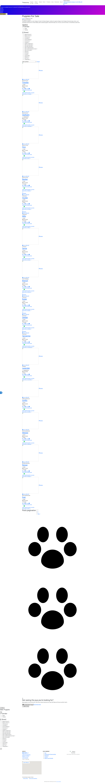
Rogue (25, 465)
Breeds (40, 2)
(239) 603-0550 (38, 704)
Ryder (24, 299)
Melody (25, 432)
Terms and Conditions (33, 778)
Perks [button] (44, 2)
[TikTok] (28, 753)
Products (48, 2)
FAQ (45, 753)
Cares (52, 2)
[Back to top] (1, 749)
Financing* (57, 2)
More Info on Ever (26, 508)
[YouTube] (25, 753)
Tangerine (26, 336)
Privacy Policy (25, 778)
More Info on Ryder (26, 310)
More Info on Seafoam (27, 126)
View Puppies (3, 14)
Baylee (25, 179)
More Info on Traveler (26, 94)
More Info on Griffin (26, 412)
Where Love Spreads (49, 758)
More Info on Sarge (26, 259)
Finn (24, 147)
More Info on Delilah (26, 329)
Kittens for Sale (36, 2)
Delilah (25, 317)
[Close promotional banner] (6, 14)
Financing (47, 755)
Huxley (25, 197)
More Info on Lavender (27, 379)
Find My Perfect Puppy (28, 704)
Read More (25, 24)
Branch (25, 280)
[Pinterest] (23, 753)
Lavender (26, 368)
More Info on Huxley (26, 209)
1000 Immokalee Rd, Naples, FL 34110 (71, 2)
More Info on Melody (26, 444)
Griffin (24, 400)
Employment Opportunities (50, 754)
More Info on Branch (26, 292)
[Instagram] (24, 753)
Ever (24, 497)
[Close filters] (1, 712)
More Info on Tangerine (27, 347)
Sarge (24, 248)
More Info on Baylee (26, 190)
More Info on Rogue (26, 476)
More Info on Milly (26, 227)
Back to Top (26, 706)
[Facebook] (22, 753)
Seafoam (25, 115)
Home (23, 18)
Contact (46, 757)
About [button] (61, 2)
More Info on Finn (26, 158)
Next (39, 514)
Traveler (25, 82)
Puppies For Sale (31, 2)
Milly (24, 216)
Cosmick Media (58, 781)
